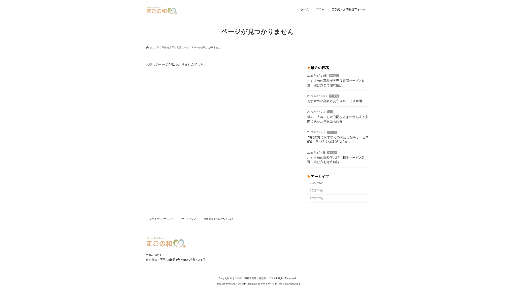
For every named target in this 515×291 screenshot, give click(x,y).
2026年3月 (317, 190)
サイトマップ (188, 218)
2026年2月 (317, 198)
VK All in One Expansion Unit (284, 284)
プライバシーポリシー (161, 218)
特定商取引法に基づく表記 (218, 218)
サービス (334, 76)
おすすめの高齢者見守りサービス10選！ (336, 101)
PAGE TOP (500, 278)
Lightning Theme (256, 284)
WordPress (235, 284)
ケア (330, 112)
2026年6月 (317, 182)
